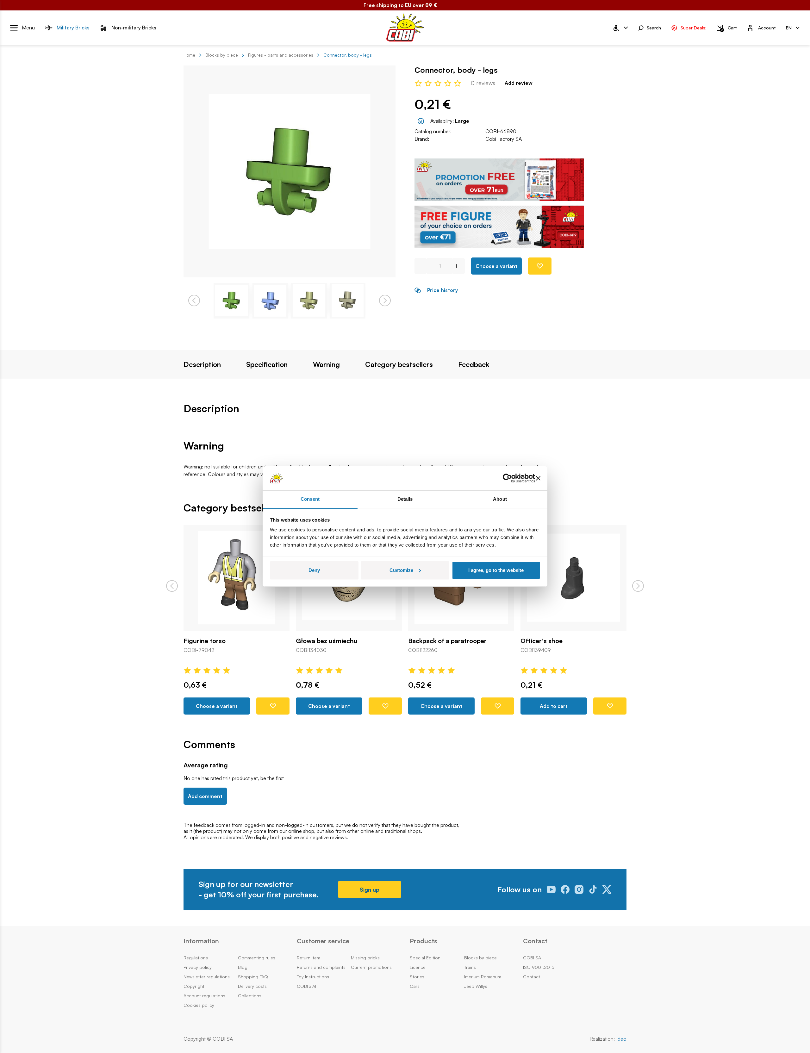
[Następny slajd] (638, 586)
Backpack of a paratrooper (447, 641)
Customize (401, 570)
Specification (267, 364)
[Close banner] (538, 478)
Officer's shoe (541, 641)
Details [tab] (405, 499)
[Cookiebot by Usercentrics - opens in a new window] (507, 478)
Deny (314, 570)
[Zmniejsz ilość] (420, 266)
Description (202, 364)
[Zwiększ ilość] (459, 266)
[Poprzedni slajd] (172, 586)
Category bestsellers (399, 364)
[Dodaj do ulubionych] (539, 266)
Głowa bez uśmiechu (327, 641)
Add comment (205, 796)
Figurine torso (205, 641)
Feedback (473, 364)
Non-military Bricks (133, 27)
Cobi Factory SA (503, 139)
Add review (519, 83)
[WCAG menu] (620, 28)
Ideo (621, 1039)
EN (789, 27)
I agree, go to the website (496, 570)
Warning (326, 364)
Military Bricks (73, 27)
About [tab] (500, 499)
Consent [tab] (310, 499)
